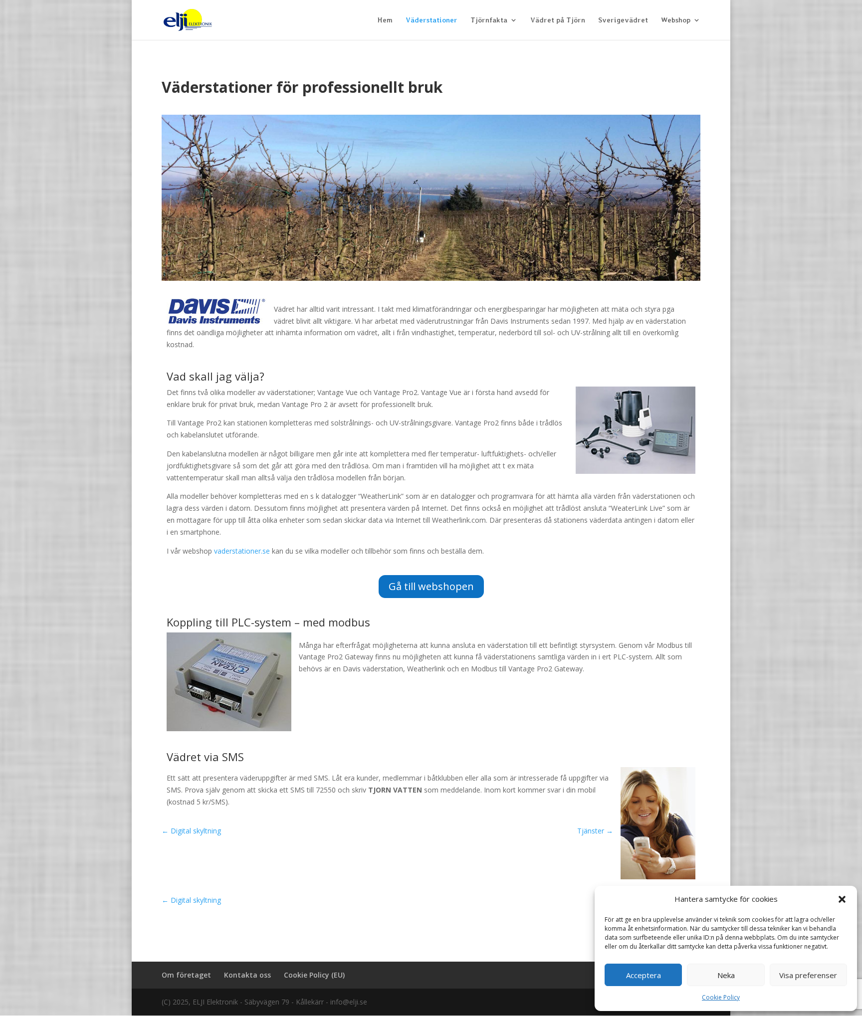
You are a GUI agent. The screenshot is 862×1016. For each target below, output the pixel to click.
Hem (385, 20)
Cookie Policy (721, 997)
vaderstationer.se (242, 551)
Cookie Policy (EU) (314, 975)
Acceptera (643, 975)
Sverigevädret (623, 20)
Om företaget (186, 975)
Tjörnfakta (488, 20)
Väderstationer (431, 20)
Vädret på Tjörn (557, 20)
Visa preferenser (808, 975)
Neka (726, 975)
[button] (842, 899)
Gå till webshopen (431, 586)
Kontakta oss (247, 975)
